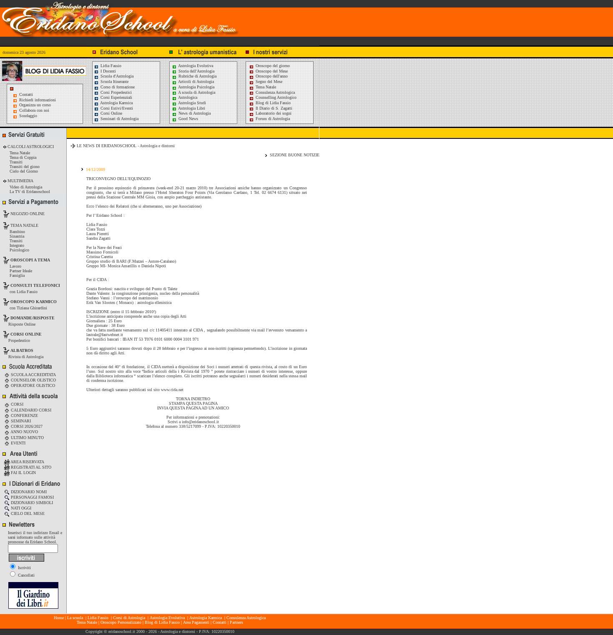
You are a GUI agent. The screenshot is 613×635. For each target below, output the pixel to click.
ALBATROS (21, 350)
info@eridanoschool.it (200, 421)
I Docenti (107, 71)
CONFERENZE (24, 415)
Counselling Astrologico (275, 97)
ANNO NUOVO (24, 431)
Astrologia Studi (191, 102)
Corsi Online (110, 113)
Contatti (26, 94)
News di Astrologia (194, 113)
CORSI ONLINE (26, 334)
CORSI (16, 404)
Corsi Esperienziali (115, 97)
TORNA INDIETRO (193, 399)
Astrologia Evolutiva (195, 65)
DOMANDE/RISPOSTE (32, 318)
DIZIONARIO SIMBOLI (31, 502)
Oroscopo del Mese (271, 71)
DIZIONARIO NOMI (28, 491)
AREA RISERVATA (27, 461)
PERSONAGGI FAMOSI (32, 497)
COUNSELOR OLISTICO (33, 380)
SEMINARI (20, 421)
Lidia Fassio (110, 65)
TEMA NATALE (23, 225)
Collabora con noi (34, 110)
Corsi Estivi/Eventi (116, 108)
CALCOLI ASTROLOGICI (30, 146)
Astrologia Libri (191, 108)
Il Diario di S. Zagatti (273, 108)
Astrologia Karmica (116, 102)
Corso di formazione (117, 87)
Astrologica (187, 97)
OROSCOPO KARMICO (33, 301)
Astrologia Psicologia (195, 87)
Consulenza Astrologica (274, 92)
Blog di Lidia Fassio (272, 102)
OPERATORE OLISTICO (32, 385)
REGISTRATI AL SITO (30, 467)
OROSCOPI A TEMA (30, 260)
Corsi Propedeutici (115, 92)
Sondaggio (28, 115)
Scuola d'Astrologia (116, 76)
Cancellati (26, 575)
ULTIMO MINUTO (27, 437)
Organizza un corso (35, 105)
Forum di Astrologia (272, 118)
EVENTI (17, 443)
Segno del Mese (268, 81)
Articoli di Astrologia (195, 81)
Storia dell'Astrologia (195, 71)
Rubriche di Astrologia (196, 76)
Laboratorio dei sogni (272, 113)
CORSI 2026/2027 (26, 426)
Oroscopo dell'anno (272, 76)
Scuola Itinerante (113, 81)
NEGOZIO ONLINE (27, 213)
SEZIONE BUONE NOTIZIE (294, 155)
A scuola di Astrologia (196, 92)
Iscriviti (24, 567)
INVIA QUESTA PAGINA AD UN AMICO (193, 408)
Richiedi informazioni (37, 100)
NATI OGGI (20, 508)
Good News (187, 118)
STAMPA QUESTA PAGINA (193, 403)
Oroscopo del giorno (272, 65)
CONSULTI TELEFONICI (35, 285)
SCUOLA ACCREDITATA (33, 374)
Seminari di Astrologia (118, 118)
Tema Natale (265, 87)
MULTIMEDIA (19, 180)
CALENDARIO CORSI (30, 410)
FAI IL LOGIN (23, 472)
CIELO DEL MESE (27, 513)
